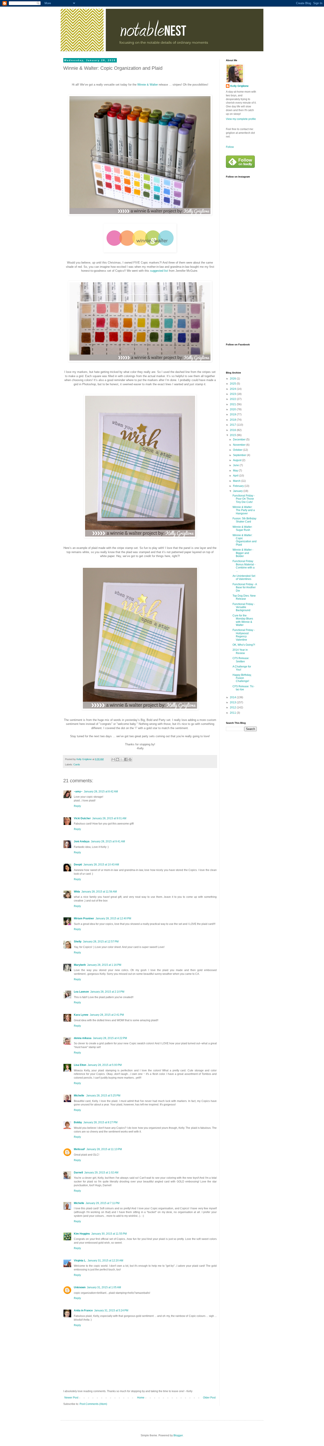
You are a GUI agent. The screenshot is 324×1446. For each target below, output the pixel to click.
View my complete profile (241, 119)
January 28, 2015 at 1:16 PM (104, 964)
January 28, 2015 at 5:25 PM (103, 1095)
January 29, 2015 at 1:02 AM (101, 1172)
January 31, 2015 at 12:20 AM (105, 1260)
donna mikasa (82, 1038)
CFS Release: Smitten (241, 660)
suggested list (159, 270)
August (237, 460)
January (238, 491)
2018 (233, 419)
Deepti (78, 864)
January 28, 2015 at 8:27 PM (100, 1122)
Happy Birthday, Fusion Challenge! (242, 678)
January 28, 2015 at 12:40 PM (113, 918)
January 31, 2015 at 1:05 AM (104, 1287)
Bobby (78, 1122)
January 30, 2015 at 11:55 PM (109, 1233)
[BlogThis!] (117, 759)
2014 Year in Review (240, 651)
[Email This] (113, 759)
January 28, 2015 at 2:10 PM (107, 991)
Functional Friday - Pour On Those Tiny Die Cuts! (244, 499)
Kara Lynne (81, 1014)
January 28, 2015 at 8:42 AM (101, 791)
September (240, 455)
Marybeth (80, 964)
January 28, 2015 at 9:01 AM (109, 818)
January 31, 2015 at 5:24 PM (111, 1310)
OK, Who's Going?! (244, 644)
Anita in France (83, 1310)
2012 (233, 707)
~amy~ (78, 791)
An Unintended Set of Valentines (244, 577)
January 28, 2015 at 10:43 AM (101, 864)
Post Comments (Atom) (93, 1404)
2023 (233, 394)
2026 (233, 378)
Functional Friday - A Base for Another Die (245, 587)
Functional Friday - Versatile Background (244, 607)
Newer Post (71, 1397)
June (236, 465)
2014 (233, 697)
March (237, 480)
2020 (233, 409)
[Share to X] (121, 759)
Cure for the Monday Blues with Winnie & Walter (243, 620)
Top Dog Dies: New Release (244, 597)
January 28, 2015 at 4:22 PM (110, 1038)
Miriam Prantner (84, 918)
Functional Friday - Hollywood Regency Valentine (244, 635)
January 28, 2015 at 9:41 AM (108, 841)
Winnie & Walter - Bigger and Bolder (243, 553)
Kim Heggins (82, 1233)
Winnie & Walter (147, 84)
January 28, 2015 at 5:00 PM (105, 1065)
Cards (76, 764)
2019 (233, 414)
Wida (77, 891)
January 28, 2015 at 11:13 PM (104, 1149)
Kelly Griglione (239, 86)
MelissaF (79, 1149)
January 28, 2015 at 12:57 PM (101, 941)
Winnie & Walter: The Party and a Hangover (244, 510)
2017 (233, 424)
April (236, 475)
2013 (233, 702)
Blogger (178, 1435)
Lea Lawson (81, 991)
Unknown (80, 1287)
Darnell (78, 1172)
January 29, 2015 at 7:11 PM (102, 1203)
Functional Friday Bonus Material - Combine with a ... (244, 566)
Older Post (209, 1397)
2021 (233, 404)
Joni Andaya (81, 841)
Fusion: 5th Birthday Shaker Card (244, 520)
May (236, 470)
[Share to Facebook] (126, 759)
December (239, 439)
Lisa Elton (80, 1065)
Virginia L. (80, 1260)
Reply (77, 806)
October (238, 449)
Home (140, 1397)
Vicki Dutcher (82, 818)
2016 (233, 430)
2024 (233, 388)
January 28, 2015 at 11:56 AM (99, 891)
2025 (233, 383)
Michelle (79, 1095)
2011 (233, 712)
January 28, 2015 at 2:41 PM (107, 1014)
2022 (233, 399)
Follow (230, 146)
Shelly (78, 941)
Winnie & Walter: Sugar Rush (242, 528)
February (238, 485)
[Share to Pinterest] (130, 759)
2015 (233, 435)
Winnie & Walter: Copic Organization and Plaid (245, 540)
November (239, 444)
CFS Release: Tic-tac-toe (243, 688)
